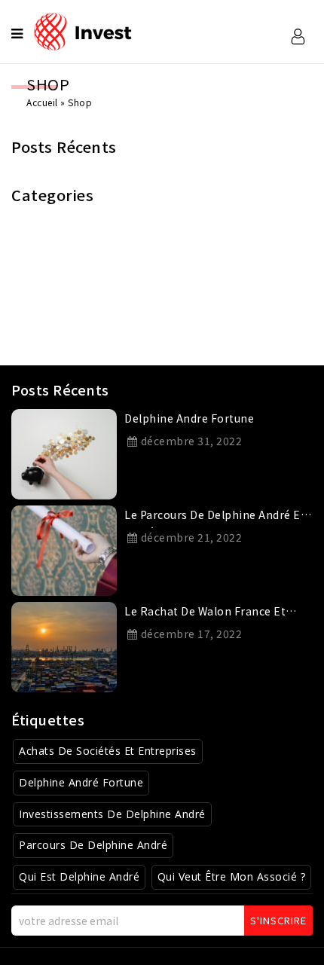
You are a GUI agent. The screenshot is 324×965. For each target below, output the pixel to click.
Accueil (42, 102)
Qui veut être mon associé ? (231, 876)
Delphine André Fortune (81, 782)
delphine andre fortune (189, 418)
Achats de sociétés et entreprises (108, 751)
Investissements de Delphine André (112, 814)
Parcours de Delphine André (93, 845)
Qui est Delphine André (79, 876)
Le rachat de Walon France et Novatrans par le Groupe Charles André (213, 614)
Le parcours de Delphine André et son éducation (214, 517)
